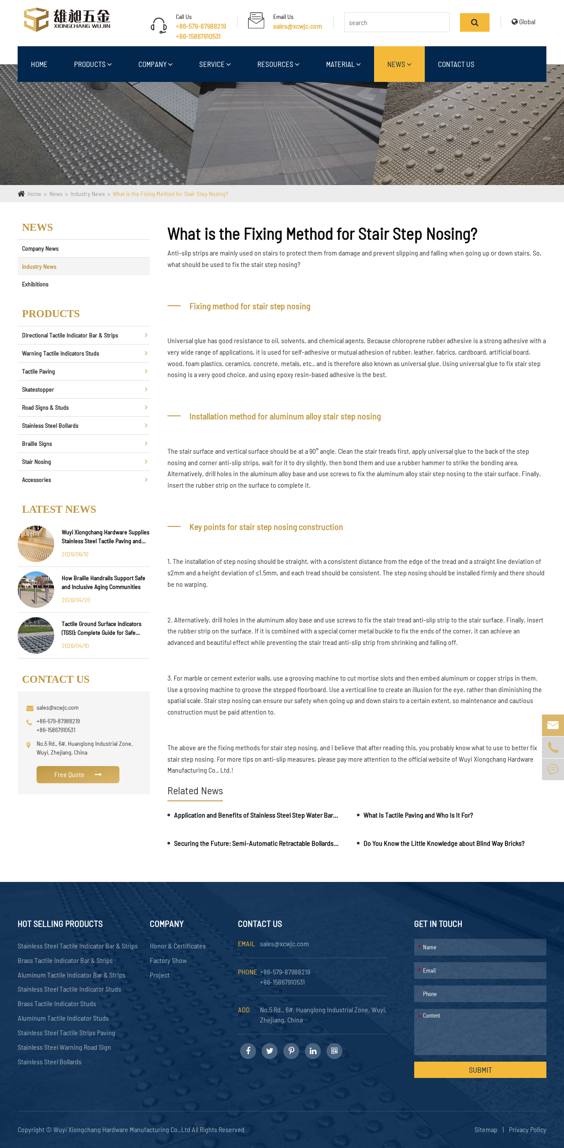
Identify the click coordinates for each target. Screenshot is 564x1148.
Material (341, 63)
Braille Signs (37, 443)
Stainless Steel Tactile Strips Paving (66, 1032)
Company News (40, 248)
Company (153, 63)
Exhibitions (35, 284)
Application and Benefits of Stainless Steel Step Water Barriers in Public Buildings (256, 815)
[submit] (475, 22)
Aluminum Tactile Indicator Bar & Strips (72, 974)
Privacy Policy (527, 1129)
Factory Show (168, 960)
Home (39, 63)
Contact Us (456, 63)
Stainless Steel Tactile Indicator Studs (69, 989)
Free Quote (70, 774)
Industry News (87, 193)
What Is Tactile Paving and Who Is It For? (418, 815)
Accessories (36, 479)
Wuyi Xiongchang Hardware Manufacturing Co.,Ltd (122, 1129)
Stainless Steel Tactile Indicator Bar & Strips (78, 945)
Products (90, 63)
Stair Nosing (36, 461)
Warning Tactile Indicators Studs (60, 353)
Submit (480, 1069)
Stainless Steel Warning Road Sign (64, 1047)
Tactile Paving (38, 371)
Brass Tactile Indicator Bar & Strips (65, 960)
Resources (276, 63)
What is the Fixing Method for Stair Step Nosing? (170, 193)
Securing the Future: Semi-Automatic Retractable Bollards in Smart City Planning (256, 843)
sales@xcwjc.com (297, 26)
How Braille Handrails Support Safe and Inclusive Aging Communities (103, 582)
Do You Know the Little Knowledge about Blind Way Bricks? (444, 843)
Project (160, 974)
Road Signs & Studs (45, 407)
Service (212, 63)
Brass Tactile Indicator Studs (57, 1003)
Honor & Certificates (178, 945)
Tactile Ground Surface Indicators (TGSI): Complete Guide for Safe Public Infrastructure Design (101, 628)
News (397, 63)
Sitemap (486, 1129)
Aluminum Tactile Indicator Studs (63, 1018)
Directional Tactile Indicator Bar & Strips (70, 335)
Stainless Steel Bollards (50, 425)
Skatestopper (38, 389)
